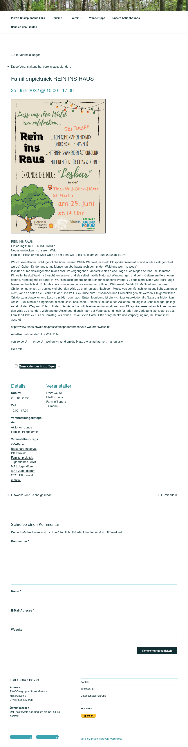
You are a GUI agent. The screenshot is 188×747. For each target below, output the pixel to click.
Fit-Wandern (169, 495)
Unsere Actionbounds (126, 18)
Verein (75, 18)
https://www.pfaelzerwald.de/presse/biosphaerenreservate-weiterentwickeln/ (60, 327)
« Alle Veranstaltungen (26, 55)
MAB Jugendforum (23, 466)
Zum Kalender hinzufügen (37, 366)
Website (16, 629)
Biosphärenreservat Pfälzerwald (24, 450)
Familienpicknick (22, 457)
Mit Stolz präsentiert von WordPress (101, 738)
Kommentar (20, 541)
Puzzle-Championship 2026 (28, 18)
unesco (16, 479)
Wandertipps (97, 18)
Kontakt (85, 682)
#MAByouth (18, 444)
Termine (57, 18)
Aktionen (17, 427)
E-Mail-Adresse (22, 610)
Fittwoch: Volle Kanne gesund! (31, 495)
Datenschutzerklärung (93, 695)
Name (16, 591)
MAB (33, 462)
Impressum (87, 689)
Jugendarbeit (19, 462)
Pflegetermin (30, 432)
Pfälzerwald (27, 475)
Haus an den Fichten (24, 27)
